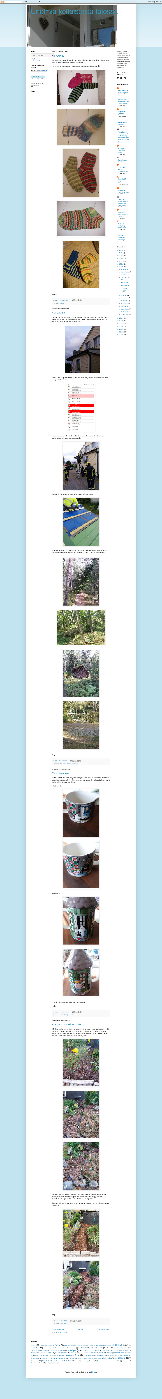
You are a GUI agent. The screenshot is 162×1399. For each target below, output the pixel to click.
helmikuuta (124, 312)
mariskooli (42, 1352)
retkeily (79, 1358)
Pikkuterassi (90, 1355)
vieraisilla (117, 1361)
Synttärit (68, 1361)
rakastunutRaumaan (124, 1355)
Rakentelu (36, 1358)
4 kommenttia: (64, 300)
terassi (91, 1361)
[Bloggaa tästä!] (74, 300)
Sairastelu (107, 1358)
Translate (38, 60)
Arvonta (42, 1345)
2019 (121, 318)
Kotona (33, 1350)
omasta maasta (119, 1353)
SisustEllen (121, 200)
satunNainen (122, 190)
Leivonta (86, 1350)
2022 (121, 261)
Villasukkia (58, 55)
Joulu (35, 1347)
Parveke (36, 1355)
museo (86, 1352)
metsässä (62, 763)
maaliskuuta (125, 309)
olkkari (101, 1353)
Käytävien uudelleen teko (66, 1024)
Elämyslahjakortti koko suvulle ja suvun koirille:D (122, 203)
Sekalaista (75, 763)
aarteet (33, 1345)
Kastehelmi (63, 1348)
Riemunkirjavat (122, 227)
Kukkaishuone (54, 1350)
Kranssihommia (122, 103)
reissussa (62, 1358)
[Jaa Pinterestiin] (81, 300)
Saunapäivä (121, 239)
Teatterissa (84, 1361)
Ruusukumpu (122, 160)
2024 (121, 256)
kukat (45, 1350)
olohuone (109, 1352)
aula (65, 1345)
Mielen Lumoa (122, 122)
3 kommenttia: (64, 1320)
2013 (121, 335)
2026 (121, 250)
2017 (121, 324)
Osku (129, 1353)
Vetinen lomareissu (123, 192)
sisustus (46, 1360)
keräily (66, 1015)
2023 (121, 258)
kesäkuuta (124, 301)
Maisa (120, 1350)
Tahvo (76, 1361)
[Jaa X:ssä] (76, 300)
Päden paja (121, 149)
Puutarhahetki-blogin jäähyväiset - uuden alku (124, 139)
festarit (85, 1345)
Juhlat (53, 1348)
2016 (121, 326)
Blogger (93, 1372)
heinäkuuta (125, 298)
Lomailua (106, 1350)
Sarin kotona (122, 168)
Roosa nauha (87, 1358)
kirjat (115, 1348)
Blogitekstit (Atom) (61, 1332)
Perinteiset (121, 124)
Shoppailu (34, 1361)
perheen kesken (65, 1355)
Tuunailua (100, 1361)
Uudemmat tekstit (58, 1329)
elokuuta (124, 295)
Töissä (110, 1361)
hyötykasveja (107, 1345)
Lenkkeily (97, 1350)
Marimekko (34, 1352)
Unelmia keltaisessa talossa (74, 11)
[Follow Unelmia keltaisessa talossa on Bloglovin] (39, 71)
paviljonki (45, 1355)
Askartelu (49, 1345)
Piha (65, 1323)
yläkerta (54, 1363)
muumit (71, 1015)
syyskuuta (124, 277)
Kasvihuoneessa (122, 115)
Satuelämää (122, 179)
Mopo (80, 1352)
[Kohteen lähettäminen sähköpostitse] (72, 300)
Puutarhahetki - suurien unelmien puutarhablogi (123, 134)
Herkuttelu (99, 1345)
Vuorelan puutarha (37, 1363)
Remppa (68, 763)
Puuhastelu (101, 1355)
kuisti (39, 1350)
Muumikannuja (60, 773)
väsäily (48, 1363)
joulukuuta (124, 269)
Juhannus (46, 1348)
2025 (121, 253)
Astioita (62, 1015)
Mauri (57, 1352)
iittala (130, 1345)
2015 (121, 329)
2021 (121, 264)
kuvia (62, 1350)
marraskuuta (125, 272)
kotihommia (123, 1348)
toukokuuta (124, 303)
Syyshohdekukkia (123, 92)
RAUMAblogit (52, 1358)
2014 (121, 332)
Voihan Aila (58, 312)
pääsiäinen (113, 1355)
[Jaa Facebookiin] (78, 300)
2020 (121, 267)
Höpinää (117, 1345)
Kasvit (61, 1323)
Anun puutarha (123, 90)
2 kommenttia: (64, 1012)
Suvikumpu (121, 213)
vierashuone (125, 1361)
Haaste (91, 1345)
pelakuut (54, 1355)
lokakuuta (124, 275)
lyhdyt (114, 1350)
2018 (121, 321)
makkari (127, 1350)
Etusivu (80, 1329)
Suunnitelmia (59, 1361)
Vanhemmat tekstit (103, 1329)
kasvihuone (72, 1348)
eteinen (79, 1345)
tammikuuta (125, 314)
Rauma (43, 1358)
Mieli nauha (74, 1352)
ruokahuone (97, 1358)
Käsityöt (62, 303)
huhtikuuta (124, 306)
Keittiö (92, 1348)
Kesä (108, 1348)
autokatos (72, 1345)
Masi (49, 1353)
